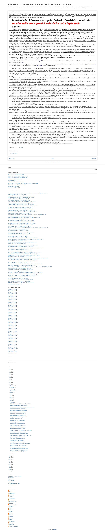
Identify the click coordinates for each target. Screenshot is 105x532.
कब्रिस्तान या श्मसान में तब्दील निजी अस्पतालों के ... (18, 412)
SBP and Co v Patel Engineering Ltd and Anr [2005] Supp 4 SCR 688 (21, 221)
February (12, 402)
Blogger (54, 529)
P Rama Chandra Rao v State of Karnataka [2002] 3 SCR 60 (19, 216)
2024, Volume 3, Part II (12, 302)
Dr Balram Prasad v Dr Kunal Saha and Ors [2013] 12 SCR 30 (20, 234)
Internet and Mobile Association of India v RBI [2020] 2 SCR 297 (20, 279)
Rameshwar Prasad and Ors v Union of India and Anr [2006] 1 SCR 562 (22, 223)
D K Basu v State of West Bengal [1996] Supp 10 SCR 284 (19, 207)
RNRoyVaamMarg (12, 501)
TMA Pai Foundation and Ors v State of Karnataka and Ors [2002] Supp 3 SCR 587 (24, 217)
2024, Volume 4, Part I (12, 306)
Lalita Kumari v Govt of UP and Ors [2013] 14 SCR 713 (18, 236)
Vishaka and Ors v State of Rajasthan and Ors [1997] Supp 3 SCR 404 (21, 210)
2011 (10, 464)
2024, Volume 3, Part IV (12, 305)
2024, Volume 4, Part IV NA (13, 311)
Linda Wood (10, 482)
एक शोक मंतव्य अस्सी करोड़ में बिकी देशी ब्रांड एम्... (17, 427)
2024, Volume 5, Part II (12, 313)
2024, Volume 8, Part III (12, 338)
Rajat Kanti (11, 503)
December (12, 385)
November (12, 387)
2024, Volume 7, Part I (12, 324)
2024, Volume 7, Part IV (12, 328)
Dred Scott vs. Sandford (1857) (14, 187)
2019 (10, 380)
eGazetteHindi (10, 479)
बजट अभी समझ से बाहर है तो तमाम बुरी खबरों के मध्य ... (18, 451)
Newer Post (11, 158)
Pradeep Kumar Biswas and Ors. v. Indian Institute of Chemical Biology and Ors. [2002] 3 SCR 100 (27, 214)
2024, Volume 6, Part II (12, 319)
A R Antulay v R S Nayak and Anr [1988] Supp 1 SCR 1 (18, 198)
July (11, 394)
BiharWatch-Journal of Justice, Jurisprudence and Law (39, 4)
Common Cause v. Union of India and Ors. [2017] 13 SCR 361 (20, 249)
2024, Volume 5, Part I (12, 312)
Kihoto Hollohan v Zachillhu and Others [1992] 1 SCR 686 (19, 200)
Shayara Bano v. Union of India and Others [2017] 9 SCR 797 (20, 250)
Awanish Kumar (12, 490)
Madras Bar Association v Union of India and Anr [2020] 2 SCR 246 (21, 282)
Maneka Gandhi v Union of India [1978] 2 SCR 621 (17, 194)
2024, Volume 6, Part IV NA (13, 322)
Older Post (93, 158)
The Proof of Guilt (11, 484)
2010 (10, 466)
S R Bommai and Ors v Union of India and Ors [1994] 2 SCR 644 (20, 203)
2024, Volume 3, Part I (12, 300)
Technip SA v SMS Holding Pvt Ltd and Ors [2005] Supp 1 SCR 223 (21, 220)
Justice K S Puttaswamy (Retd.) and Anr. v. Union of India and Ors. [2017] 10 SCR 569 (24, 252)
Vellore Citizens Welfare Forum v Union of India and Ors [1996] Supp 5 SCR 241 (23, 206)
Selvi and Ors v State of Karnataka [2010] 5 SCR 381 (18, 229)
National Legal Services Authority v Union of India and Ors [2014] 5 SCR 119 (23, 237)
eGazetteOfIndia (11, 480)
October (12, 389)
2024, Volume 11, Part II (12, 351)
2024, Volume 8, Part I (12, 335)
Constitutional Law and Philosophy (14, 476)
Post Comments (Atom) (55, 161)
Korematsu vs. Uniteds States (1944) (15, 179)
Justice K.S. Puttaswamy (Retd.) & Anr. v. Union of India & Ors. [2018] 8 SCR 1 (23, 259)
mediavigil (11, 522)
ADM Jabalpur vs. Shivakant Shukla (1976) (16, 174)
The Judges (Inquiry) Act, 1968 (14, 483)
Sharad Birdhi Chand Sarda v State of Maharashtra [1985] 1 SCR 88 (21, 197)
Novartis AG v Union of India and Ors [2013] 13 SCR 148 (19, 233)
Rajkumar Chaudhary (13, 504)
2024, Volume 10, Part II (12, 347)
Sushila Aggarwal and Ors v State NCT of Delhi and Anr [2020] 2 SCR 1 (21, 276)
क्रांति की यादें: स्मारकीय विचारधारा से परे (16, 418)
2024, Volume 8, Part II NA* (13, 337)
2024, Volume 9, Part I (12, 342)
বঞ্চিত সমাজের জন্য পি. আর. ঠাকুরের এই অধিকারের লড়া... (18, 446)
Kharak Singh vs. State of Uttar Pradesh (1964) (17, 184)
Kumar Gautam (12, 493)
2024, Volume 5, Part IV (12, 316)
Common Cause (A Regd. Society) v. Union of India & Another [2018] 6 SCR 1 (23, 253)
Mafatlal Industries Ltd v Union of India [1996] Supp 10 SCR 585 (20, 208)
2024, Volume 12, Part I (12, 353)
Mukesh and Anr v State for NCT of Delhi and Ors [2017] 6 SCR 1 (20, 246)
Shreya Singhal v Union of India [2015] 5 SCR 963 (17, 240)
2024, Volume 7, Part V (12, 329)
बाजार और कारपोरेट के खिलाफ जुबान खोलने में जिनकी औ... (19, 405)
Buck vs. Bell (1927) (11, 180)
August (11, 392)
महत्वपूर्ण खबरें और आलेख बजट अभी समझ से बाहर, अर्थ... (18, 450)
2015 (10, 457)
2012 (10, 462)
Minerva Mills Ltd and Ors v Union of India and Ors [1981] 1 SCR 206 (21, 195)
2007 (10, 471)
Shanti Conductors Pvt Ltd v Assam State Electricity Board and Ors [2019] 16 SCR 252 (24, 274)
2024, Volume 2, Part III (12, 298)
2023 (10, 374)
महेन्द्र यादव (11, 516)
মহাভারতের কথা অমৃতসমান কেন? (14, 422)
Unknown (11, 506)
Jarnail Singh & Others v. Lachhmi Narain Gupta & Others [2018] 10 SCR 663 (23, 260)
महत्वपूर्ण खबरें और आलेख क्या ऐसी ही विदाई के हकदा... (18, 445)
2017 (10, 384)
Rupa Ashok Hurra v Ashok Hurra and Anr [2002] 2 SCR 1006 (19, 213)
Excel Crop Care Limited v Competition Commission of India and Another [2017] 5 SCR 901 (25, 247)
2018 (10, 382)
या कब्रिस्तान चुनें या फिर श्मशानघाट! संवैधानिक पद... (18, 413)
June (11, 395)
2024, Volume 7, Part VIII (13, 334)
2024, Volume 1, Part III (12, 292)
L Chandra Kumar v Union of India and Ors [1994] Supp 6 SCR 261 (21, 204)
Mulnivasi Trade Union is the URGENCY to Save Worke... (21, 435)
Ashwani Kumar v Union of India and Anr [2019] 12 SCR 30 (19, 268)
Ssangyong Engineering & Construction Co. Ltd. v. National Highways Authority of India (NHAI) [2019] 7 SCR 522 (30, 266)
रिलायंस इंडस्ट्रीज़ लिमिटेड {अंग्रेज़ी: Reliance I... (18, 425)
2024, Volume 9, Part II (12, 344)
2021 (10, 377)
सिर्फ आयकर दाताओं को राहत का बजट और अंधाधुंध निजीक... (19, 448)
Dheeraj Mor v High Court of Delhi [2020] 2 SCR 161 (18, 278)
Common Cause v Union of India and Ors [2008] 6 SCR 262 (19, 226)
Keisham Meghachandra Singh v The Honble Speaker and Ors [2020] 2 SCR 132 (23, 275)
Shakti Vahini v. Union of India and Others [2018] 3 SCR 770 (19, 256)
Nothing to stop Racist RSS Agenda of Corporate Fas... (20, 403)
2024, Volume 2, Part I (12, 295)
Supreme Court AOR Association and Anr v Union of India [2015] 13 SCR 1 (22, 242)
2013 (10, 461)
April (11, 399)
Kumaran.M (11, 495)
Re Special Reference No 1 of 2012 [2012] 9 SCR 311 (18, 230)
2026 (10, 369)
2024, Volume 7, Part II (12, 325)
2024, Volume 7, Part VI (12, 331)
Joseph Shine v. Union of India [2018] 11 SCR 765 (17, 262)
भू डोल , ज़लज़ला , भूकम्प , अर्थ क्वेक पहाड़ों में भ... (17, 437)
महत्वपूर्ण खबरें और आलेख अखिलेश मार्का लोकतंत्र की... (18, 432)
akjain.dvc (11, 518)
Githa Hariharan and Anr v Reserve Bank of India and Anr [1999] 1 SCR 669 (22, 211)
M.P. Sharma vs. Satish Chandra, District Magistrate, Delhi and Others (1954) (23, 183)
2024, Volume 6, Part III (12, 321)
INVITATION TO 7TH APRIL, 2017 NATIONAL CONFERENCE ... (22, 407)
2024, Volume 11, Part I (12, 350)
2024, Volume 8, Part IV (12, 339)
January (11, 454)
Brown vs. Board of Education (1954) (15, 284)
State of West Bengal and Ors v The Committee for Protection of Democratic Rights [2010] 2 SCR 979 (28, 227)
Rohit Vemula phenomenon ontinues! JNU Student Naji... (21, 430)
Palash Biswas (12, 498)
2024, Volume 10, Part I (12, 345)
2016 (10, 456)
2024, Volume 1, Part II (12, 290)
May (11, 397)
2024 (10, 372)
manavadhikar (12, 521)
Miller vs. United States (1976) (14, 186)
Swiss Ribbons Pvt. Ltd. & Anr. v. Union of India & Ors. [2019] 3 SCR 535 (22, 265)
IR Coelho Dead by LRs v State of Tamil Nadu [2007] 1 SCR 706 (20, 224)
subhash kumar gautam (13, 526)
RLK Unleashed (12, 499)
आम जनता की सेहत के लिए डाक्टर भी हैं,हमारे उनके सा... (18, 408)
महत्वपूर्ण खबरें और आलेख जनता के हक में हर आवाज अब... (19, 410)
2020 (10, 379)
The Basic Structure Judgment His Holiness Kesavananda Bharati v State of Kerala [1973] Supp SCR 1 (28, 193)
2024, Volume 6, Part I (12, 318)
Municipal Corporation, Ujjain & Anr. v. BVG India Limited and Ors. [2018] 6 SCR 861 (24, 255)
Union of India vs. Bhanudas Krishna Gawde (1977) (18, 176)
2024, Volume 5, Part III (12, 315)
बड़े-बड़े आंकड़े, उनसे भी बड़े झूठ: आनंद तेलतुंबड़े (17, 420)
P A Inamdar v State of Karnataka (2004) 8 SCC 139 (18, 219)
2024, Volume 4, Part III (12, 309)
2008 (10, 469)
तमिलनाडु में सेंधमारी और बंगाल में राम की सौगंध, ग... (17, 423)
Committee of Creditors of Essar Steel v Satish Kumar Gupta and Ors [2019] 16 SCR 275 (25, 272)
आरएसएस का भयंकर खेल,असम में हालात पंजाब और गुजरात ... (19, 433)
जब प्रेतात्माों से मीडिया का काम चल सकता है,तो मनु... (18, 415)
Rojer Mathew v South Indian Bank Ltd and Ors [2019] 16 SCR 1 (20, 269)
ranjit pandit (11, 524)
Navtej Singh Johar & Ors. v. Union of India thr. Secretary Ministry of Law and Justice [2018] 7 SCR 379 (28, 258)
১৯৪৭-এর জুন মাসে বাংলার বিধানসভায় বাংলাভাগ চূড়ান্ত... (18, 441)
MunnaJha (11, 496)
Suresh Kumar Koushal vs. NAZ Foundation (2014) (18, 177)
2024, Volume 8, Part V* (12, 341)
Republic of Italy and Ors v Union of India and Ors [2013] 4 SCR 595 (21, 232)
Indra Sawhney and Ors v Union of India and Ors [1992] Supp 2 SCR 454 (22, 201)
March (11, 400)
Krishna (10, 491)
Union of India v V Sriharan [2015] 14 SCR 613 (17, 243)
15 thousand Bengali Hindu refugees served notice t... (20, 443)
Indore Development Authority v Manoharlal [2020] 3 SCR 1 (19, 281)
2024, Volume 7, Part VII (12, 332)
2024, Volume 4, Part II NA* (13, 308)
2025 (10, 371)
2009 (10, 467)
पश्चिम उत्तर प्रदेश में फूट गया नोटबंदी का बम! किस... (18, 428)
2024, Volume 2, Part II (12, 296)
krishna (10, 519)
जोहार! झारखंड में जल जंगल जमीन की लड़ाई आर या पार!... (19, 417)
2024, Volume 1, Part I (12, 289)
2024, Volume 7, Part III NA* (13, 326)
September (12, 390)
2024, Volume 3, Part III (12, 303)
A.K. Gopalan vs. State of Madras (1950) (15, 182)
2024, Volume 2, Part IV (12, 299)
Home (52, 158)
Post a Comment (13, 153)
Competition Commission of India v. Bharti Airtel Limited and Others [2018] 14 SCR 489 (25, 263)
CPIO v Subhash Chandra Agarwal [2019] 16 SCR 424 (18, 271)
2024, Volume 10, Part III (13, 348)
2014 (10, 459)
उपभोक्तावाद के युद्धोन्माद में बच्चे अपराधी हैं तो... (17, 440)
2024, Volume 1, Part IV (12, 293)
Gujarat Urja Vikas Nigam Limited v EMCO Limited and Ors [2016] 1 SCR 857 (23, 245)
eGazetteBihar (10, 477)
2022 (10, 376)
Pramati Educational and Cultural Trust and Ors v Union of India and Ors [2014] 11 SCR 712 (26, 239)
